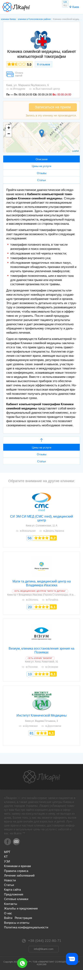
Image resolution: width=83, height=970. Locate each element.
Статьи (9, 885)
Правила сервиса (16, 871)
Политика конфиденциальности (26, 927)
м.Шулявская (30, 726)
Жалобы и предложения (21, 908)
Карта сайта (12, 889)
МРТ (7, 852)
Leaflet (75, 150)
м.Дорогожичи (53, 726)
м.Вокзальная (28, 530)
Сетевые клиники (16, 899)
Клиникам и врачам (17, 866)
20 (30, 607)
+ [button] (8, 127)
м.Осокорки (51, 666)
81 (32, 733)
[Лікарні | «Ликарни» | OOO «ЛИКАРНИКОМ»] (41, 777)
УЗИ (7, 861)
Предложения (13, 894)
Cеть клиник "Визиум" (40, 658)
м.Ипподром (17, 88)
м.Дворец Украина (53, 530)
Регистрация (23, 918)
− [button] (8, 133)
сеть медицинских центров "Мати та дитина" (40, 591)
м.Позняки (32, 666)
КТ (6, 856)
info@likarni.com (43, 949)
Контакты (10, 903)
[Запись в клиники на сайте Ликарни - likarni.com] (16, 7)
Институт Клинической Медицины (42, 715)
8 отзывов (43, 64)
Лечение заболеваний (19, 875)
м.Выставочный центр (46, 88)
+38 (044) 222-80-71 (22, 963)
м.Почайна (52, 599)
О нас (8, 913)
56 (30, 538)
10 (30, 674)
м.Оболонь (32, 599)
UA (65, 2)
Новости (10, 880)
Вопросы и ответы (16, 922)
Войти (8, 918)
